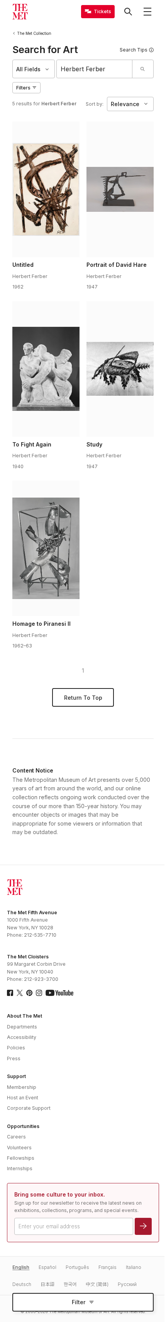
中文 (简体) (97, 1284)
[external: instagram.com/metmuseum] (39, 993)
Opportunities (23, 1126)
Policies (16, 1048)
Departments (22, 1027)
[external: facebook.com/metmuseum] (10, 993)
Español (47, 1267)
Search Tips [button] (133, 50)
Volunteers (19, 1147)
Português (77, 1267)
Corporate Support (29, 1108)
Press (13, 1058)
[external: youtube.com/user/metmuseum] (59, 993)
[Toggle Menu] (147, 11)
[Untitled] (46, 189)
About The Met (24, 1016)
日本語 (47, 1284)
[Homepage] (20, 11)
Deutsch (21, 1284)
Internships (19, 1168)
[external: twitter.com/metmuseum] (20, 993)
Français (107, 1267)
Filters (23, 88)
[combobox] (94, 69)
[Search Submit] (142, 69)
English (20, 1267)
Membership (21, 1087)
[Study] (120, 369)
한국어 (70, 1284)
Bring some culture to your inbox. (59, 1194)
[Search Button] (128, 11)
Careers (16, 1137)
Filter (78, 1302)
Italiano (133, 1267)
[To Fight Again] (46, 369)
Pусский (127, 1284)
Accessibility (21, 1037)
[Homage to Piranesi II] (46, 548)
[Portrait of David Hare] (120, 189)
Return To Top (83, 697)
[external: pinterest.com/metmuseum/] (29, 993)
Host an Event (22, 1098)
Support (16, 1076)
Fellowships (20, 1158)
